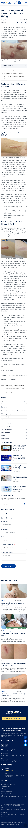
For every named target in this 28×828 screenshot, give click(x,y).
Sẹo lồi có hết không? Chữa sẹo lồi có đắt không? (13, 604)
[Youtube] (6, 513)
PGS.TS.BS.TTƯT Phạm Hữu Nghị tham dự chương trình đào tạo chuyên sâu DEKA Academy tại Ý (20, 477)
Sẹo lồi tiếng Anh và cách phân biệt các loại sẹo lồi (13, 695)
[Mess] (25, 741)
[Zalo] (25, 744)
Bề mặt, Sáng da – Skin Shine (8, 784)
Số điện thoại (4, 529)
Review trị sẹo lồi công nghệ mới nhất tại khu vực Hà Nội (14, 664)
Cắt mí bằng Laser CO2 (6, 786)
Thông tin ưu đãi (5, 432)
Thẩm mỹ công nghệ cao (7, 423)
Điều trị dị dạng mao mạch (7, 789)
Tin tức (3, 435)
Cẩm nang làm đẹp (6, 414)
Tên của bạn (4, 521)
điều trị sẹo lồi (9, 385)
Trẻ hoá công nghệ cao (7, 426)
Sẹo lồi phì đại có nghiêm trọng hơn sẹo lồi (14, 70)
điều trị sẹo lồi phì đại (19, 385)
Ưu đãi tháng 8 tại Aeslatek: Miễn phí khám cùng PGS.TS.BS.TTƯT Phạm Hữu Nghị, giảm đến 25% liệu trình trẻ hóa (20, 457)
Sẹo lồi (3, 600)
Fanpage (7, 773)
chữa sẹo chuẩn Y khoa (10, 309)
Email (2, 536)
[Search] (23, 3)
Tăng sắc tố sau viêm (6, 791)
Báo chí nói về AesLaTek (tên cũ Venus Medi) (13, 411)
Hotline (7, 768)
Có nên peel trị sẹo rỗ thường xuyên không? (13, 634)
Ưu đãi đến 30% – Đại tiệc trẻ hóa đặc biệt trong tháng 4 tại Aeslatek (19, 488)
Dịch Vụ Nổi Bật (5, 417)
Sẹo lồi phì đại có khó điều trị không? (13, 73)
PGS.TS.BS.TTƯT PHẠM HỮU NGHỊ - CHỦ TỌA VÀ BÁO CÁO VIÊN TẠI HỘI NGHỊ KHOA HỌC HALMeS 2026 (19, 447)
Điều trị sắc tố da (5, 420)
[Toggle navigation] (25, 2)
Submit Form (8, 566)
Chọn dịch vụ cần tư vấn (7, 544)
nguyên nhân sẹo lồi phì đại (12, 388)
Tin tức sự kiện (5, 438)
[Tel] (25, 737)
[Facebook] (2, 513)
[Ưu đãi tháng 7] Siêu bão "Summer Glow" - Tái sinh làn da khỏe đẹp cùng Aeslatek (19, 467)
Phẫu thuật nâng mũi (6, 793)
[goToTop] (25, 825)
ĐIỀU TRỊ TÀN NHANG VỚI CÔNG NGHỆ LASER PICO (14, 796)
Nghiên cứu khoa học (6, 429)
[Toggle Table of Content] (24, 66)
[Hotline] (15, 2)
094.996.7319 (9, 770)
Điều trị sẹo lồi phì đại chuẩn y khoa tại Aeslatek (14, 77)
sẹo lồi (22, 388)
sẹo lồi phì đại (9, 392)
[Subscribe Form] (25, 504)
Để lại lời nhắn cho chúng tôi (8, 552)
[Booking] (19, 2)
